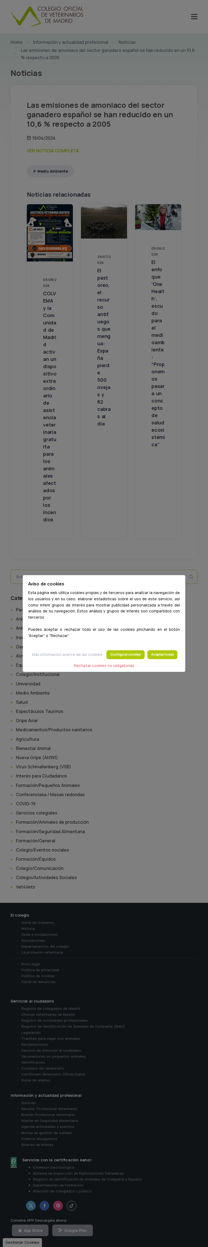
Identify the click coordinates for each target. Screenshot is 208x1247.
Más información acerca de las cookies (67, 654)
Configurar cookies (125, 654)
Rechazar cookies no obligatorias (104, 665)
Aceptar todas (162, 654)
